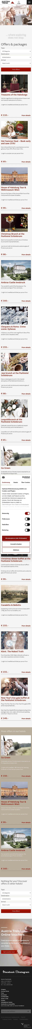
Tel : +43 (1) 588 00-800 (7, 984)
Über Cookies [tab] (25, 482)
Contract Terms (5, 991)
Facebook (9, 972)
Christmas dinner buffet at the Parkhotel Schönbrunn (15, 559)
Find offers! (16, 69)
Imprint (23, 1017)
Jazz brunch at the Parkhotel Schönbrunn (14, 374)
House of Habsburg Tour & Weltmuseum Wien (13, 188)
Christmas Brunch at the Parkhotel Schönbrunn (12, 235)
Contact (3, 1000)
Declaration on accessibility (8, 1004)
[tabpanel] (16, 14)
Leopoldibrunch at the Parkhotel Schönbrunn (11, 420)
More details (26, 115)
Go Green (5, 468)
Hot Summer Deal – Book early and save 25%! (16, 142)
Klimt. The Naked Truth (12, 651)
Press (2, 993)
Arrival (3, 60)
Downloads (4, 995)
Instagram (23, 972)
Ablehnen (16, 550)
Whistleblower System (6, 1002)
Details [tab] (16, 482)
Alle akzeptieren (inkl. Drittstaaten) (16, 538)
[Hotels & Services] (8, 2)
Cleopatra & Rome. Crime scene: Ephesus (13, 327)
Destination (5, 54)
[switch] (27, 519)
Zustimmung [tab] (6, 482)
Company (3, 989)
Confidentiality (5, 996)
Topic (3, 48)
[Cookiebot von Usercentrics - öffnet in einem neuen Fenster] (22, 477)
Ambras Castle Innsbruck (13, 282)
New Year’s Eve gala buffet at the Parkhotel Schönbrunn (15, 699)
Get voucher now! (9, 952)
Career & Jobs (4, 998)
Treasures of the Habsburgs (14, 94)
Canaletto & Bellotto (11, 605)
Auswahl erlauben (16, 544)
